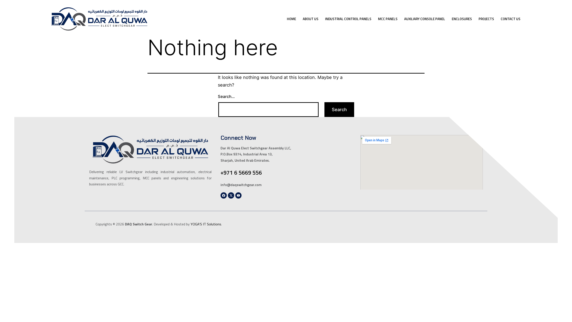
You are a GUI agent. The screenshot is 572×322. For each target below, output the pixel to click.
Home (291, 18)
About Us (310, 18)
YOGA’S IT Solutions (206, 224)
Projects (486, 18)
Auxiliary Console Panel (424, 18)
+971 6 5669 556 (241, 172)
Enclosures (462, 18)
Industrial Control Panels (348, 18)
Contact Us (510, 18)
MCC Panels (387, 18)
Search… (226, 96)
